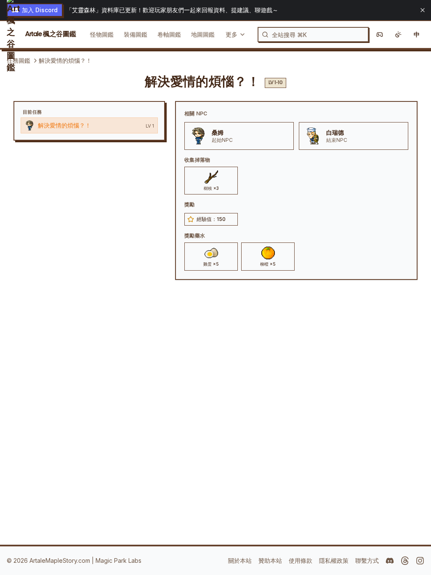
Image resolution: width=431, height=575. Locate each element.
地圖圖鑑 (203, 34)
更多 (231, 34)
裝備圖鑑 (135, 34)
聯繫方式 (367, 560)
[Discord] (390, 560)
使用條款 (300, 560)
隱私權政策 (334, 560)
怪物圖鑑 (102, 34)
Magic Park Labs (118, 560)
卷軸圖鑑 (169, 34)
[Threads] (405, 560)
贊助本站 (270, 560)
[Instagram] (420, 560)
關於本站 (240, 560)
